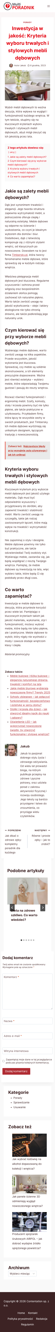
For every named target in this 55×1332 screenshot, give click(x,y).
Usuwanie (19, 1107)
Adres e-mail (13, 1036)
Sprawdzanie (21, 1102)
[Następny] (42, 907)
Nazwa (9, 1021)
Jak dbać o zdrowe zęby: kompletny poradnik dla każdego (13, 841)
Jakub (23, 65)
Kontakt (32, 1312)
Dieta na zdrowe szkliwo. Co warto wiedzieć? (24, 915)
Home (21, 1312)
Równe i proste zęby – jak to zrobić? (41, 837)
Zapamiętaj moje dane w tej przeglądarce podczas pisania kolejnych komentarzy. (29, 1061)
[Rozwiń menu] (48, 6)
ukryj (12, 152)
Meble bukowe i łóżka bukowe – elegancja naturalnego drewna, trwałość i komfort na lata (30, 680)
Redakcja (41, 1318)
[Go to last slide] (12, 907)
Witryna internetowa (16, 1051)
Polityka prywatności (20, 1318)
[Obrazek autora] (11, 66)
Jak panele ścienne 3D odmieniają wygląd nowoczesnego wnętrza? (27, 1201)
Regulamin (27, 1324)
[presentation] (27, 891)
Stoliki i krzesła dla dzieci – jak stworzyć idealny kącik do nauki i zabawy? (29, 713)
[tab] (21, 940)
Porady (27, 22)
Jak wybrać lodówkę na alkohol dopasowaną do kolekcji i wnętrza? (27, 1164)
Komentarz (11, 977)
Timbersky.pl (20, 254)
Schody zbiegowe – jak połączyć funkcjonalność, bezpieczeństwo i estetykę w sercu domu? (30, 701)
